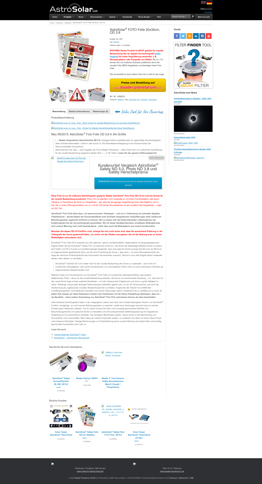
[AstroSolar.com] (73, 8)
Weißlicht (68, 22)
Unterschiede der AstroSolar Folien (70, 334)
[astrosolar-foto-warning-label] (77, 94)
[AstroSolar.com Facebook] (177, 36)
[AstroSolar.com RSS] (189, 36)
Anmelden (208, 12)
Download (128, 182)
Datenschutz (183, 478)
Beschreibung (59, 111)
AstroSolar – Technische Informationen (71, 337)
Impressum (173, 478)
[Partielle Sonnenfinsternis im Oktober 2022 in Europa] (190, 157)
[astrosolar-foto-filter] (57, 94)
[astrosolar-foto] (96, 94)
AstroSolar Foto (134, 99)
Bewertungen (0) (100, 111)
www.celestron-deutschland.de (90, 471)
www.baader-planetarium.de (172, 471)
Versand (116, 42)
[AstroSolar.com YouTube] (209, 36)
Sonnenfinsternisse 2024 (184, 137)
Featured (144, 99)
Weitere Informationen (79, 111)
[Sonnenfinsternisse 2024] (186, 142)
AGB (191, 478)
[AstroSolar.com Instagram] (202, 36)
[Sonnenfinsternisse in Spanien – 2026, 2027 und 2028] (194, 131)
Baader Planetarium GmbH (85, 478)
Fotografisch (152, 99)
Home (52, 22)
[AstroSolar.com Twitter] (183, 36)
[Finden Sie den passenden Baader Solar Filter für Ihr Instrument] (193, 65)
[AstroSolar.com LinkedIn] (196, 36)
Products (59, 22)
